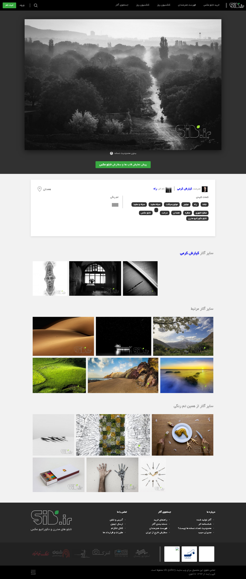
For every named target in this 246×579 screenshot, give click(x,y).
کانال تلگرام (117, 528)
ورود (22, 5)
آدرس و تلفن (116, 520)
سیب (236, 5)
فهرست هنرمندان (187, 5)
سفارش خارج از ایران (156, 532)
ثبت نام (9, 5)
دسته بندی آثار (159, 524)
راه (155, 188)
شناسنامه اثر (205, 524)
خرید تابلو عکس (211, 5)
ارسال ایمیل (117, 524)
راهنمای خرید (160, 520)
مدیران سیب (204, 532)
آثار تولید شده (204, 520)
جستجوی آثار (122, 5)
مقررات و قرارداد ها (113, 532)
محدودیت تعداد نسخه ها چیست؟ (194, 528)
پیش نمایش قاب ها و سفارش (123, 164)
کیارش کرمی (184, 188)
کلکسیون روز (163, 5)
